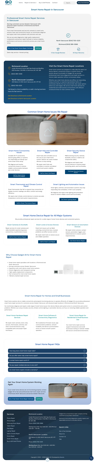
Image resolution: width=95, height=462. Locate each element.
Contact (54, 2)
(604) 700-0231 (38, 442)
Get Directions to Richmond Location (20, 96)
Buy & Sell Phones (44, 2)
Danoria (62, 457)
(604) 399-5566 (38, 423)
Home (21, 2)
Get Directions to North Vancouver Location (22, 98)
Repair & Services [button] (30, 2)
